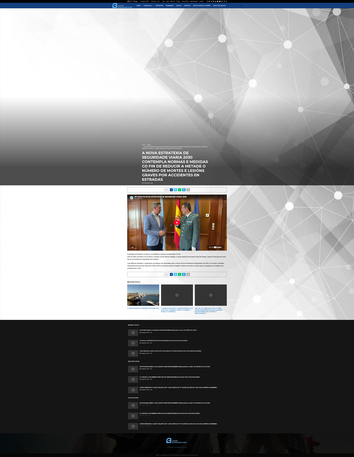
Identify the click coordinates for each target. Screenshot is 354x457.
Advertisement (194, 1)
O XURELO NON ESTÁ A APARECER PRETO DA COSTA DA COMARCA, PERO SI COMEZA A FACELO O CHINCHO (177, 309)
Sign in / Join (156, 1)
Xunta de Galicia (219, 5)
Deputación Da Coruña (201, 5)
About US (172, 1)
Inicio (139, 5)
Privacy (178, 1)
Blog (164, 1)
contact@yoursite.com (180, 447)
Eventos (187, 5)
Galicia (178, 5)
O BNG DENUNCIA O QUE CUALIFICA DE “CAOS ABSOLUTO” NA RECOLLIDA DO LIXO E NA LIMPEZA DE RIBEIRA (170, 351)
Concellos (148, 5)
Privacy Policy (185, 1)
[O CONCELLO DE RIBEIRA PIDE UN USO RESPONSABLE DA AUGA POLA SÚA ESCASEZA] (133, 343)
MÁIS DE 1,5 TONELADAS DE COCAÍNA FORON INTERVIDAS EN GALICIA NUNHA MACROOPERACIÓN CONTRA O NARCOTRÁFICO (208, 310)
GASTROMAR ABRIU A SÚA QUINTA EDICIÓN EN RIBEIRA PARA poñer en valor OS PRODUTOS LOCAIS (168, 330)
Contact (201, 1)
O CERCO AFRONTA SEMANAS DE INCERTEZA (143, 308)
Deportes (159, 5)
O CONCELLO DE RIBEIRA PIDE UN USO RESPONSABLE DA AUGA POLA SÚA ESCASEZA (163, 341)
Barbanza (169, 5)
